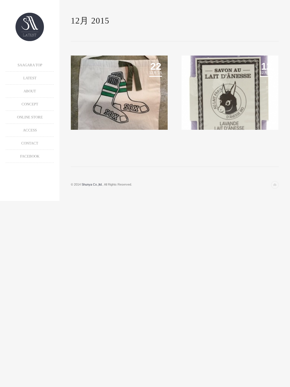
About (30, 91)
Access (30, 130)
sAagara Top (30, 65)
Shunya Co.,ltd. (92, 184)
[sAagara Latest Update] (29, 26)
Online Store (30, 117)
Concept (30, 104)
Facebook (29, 156)
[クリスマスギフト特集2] (119, 93)
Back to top (275, 185)
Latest (30, 78)
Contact (29, 143)
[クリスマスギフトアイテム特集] (230, 93)
